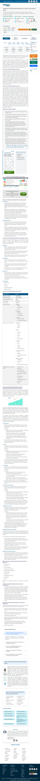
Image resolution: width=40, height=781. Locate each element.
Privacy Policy (12, 768)
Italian (13, 30)
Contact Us (4, 770)
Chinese (9, 30)
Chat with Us (33, 65)
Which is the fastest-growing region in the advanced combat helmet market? (13, 647)
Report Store (8, 35)
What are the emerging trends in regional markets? (13, 651)
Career (4, 771)
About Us (4, 768)
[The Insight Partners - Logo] (6, 5)
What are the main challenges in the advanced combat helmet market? (14, 643)
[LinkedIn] (34, 1)
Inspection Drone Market (9, 715)
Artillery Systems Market (21, 723)
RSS (3, 772)
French (5, 30)
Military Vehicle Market (21, 711)
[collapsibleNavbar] (36, 5)
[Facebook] (29, 1)
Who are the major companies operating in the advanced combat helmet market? (14, 633)
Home (4, 35)
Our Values (12, 775)
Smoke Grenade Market (8, 723)
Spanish (5, 32)
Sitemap (22, 776)
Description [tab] (6, 38)
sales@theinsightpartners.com (8, 1)
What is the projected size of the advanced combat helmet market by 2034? (13, 655)
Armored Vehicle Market (8, 713)
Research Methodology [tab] (33, 38)
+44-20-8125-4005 (24, 1)
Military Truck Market (8, 711)
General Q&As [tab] (24, 38)
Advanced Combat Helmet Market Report (25, 35)
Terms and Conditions (14, 770)
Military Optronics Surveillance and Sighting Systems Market (21, 720)
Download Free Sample (23, 29)
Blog (22, 775)
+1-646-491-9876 (18, 1)
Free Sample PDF (23, 194)
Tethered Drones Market (9, 719)
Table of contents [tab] (15, 38)
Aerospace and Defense (14, 35)
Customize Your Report (34, 62)
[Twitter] (31, 1)
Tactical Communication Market (21, 716)
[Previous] (13, 740)
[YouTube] (37, 1)
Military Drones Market (21, 713)
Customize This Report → (9, 172)
